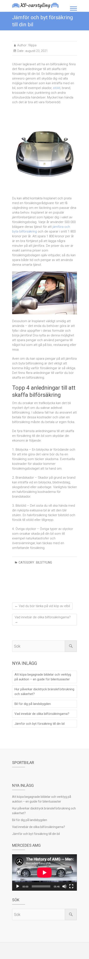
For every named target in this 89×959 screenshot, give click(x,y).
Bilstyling (44, 562)
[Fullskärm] (71, 886)
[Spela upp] (18, 886)
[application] (44, 872)
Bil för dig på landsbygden (32, 704)
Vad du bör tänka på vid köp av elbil (42, 606)
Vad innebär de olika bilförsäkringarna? (43, 619)
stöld (56, 88)
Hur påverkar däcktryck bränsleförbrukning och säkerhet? (44, 691)
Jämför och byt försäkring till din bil (39, 724)
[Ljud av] (64, 886)
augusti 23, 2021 (36, 51)
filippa (32, 45)
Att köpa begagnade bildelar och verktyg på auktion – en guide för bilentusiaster (42, 677)
